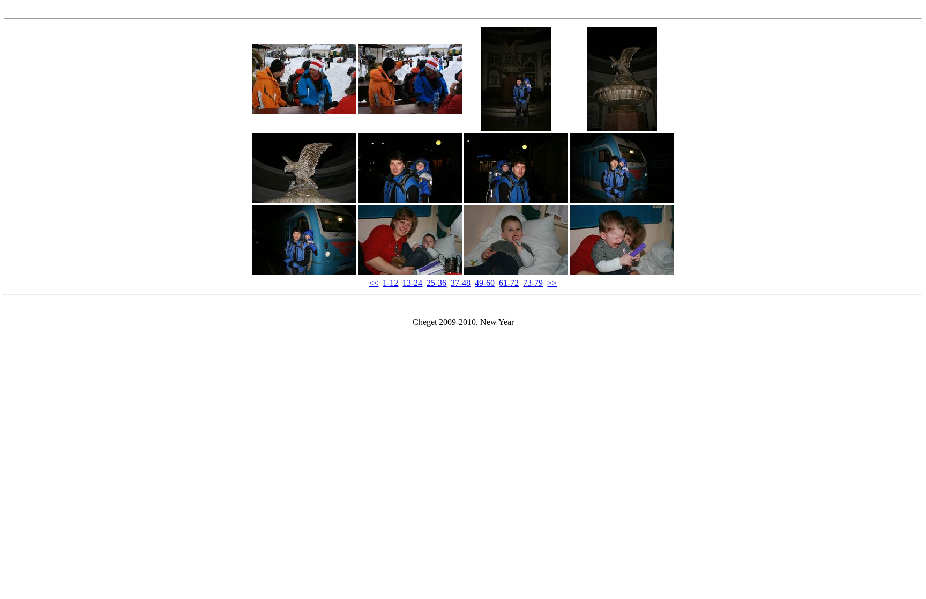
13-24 (412, 282)
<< (373, 282)
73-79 (533, 282)
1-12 (390, 282)
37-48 (461, 282)
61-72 (509, 282)
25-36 (436, 282)
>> (552, 282)
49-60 (485, 282)
